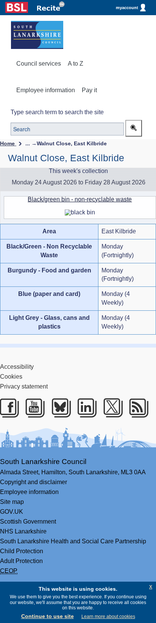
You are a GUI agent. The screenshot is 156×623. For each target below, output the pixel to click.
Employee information (45, 90)
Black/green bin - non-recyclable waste (80, 199)
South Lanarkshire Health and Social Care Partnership (73, 541)
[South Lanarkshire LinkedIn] (85, 407)
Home (8, 143)
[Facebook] (8, 407)
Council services (38, 63)
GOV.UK (11, 511)
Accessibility (17, 366)
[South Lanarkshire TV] (33, 407)
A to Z (75, 63)
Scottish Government (28, 521)
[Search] (133, 128)
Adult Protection (21, 561)
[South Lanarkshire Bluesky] (59, 407)
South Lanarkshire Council (43, 462)
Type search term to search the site (57, 112)
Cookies (11, 376)
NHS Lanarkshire (23, 531)
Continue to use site (47, 616)
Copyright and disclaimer (33, 482)
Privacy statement (24, 386)
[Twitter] (111, 407)
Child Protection (21, 551)
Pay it (89, 90)
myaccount (127, 7)
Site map (12, 502)
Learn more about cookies (108, 616)
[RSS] (137, 407)
